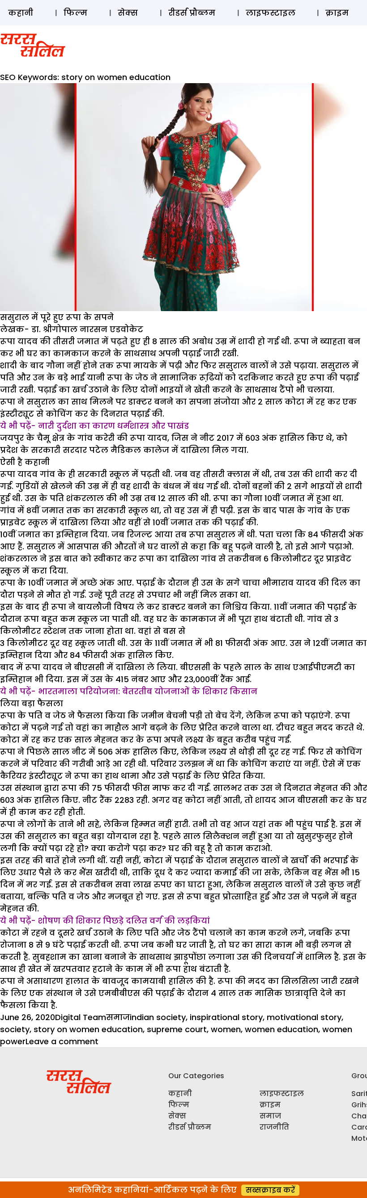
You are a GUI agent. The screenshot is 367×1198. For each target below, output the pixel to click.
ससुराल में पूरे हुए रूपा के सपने (57, 317)
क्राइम (337, 12)
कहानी (20, 12)
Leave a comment (62, 1041)
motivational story (304, 1017)
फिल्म (75, 12)
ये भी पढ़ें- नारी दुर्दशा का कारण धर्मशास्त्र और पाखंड (94, 425)
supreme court (177, 1029)
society (15, 1029)
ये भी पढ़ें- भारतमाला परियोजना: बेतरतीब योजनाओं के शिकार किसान (128, 691)
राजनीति (274, 1127)
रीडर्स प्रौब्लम (191, 12)
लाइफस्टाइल (270, 12)
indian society (158, 1017)
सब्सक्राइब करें (270, 1190)
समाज (118, 1017)
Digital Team (80, 1017)
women (226, 1029)
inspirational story (226, 1017)
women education (281, 1029)
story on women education (88, 1029)
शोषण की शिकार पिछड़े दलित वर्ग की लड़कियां (124, 920)
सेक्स (128, 12)
